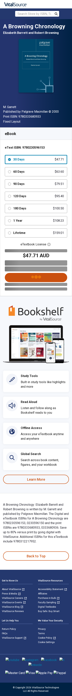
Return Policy (9, 629)
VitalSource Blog (11, 607)
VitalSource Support (12, 638)
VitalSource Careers (13, 598)
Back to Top (36, 556)
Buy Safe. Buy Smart (49, 611)
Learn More (36, 479)
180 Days (38, 208)
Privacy (42, 629)
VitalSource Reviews (13, 611)
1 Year (38, 220)
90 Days (38, 184)
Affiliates (42, 593)
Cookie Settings (46, 642)
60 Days (38, 171)
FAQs (4, 633)
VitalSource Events (12, 602)
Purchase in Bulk (47, 598)
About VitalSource (12, 589)
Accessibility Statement (51, 589)
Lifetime (38, 233)
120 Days (38, 196)
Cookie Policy (45, 638)
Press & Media (10, 593)
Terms (41, 633)
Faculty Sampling (47, 602)
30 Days (38, 159)
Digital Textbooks (47, 607)
